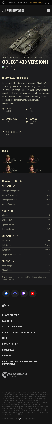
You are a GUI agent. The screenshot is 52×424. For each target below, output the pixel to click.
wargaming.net (14, 375)
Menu (48, 10)
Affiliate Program (12, 327)
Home (4, 57)
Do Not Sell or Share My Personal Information (20, 362)
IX (41, 57)
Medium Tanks (32, 57)
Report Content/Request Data (18, 332)
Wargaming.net (17, 419)
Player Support (10, 315)
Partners (7, 321)
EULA (4, 338)
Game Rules (8, 350)
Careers (6, 355)
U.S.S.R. (22, 57)
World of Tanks (13, 10)
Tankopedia (13, 57)
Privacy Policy (10, 344)
